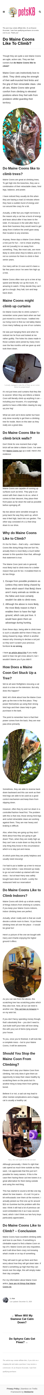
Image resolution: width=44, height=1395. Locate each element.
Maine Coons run (14, 451)
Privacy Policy (13, 1389)
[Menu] (4, 12)
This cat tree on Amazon (26, 1009)
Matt (13, 1298)
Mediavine (28, 1392)
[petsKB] (22, 12)
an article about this (17, 653)
